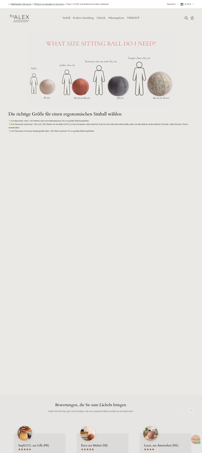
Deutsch (171, 4)
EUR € (188, 4)
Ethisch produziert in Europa (49, 4)
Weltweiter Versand (21, 4)
